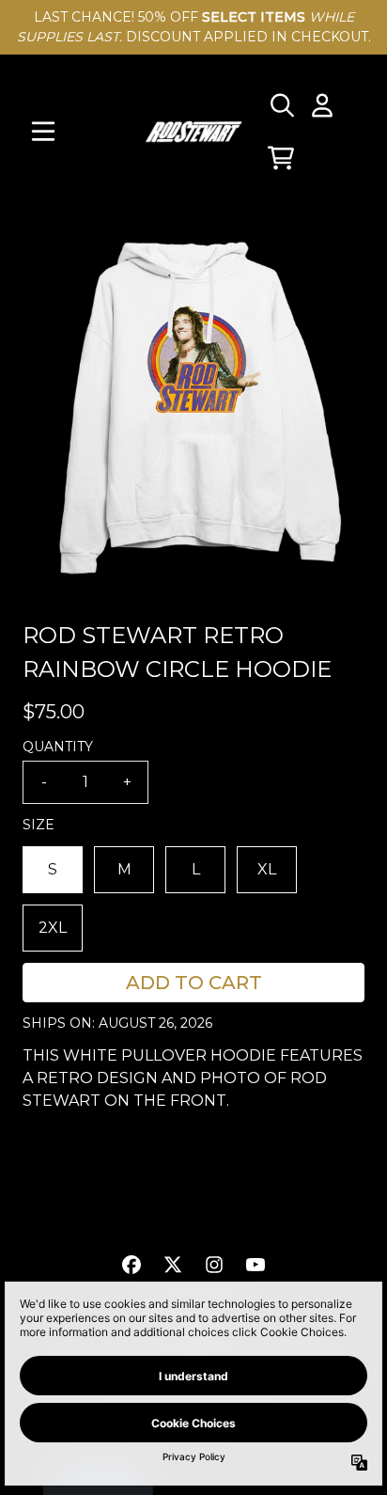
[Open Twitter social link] (173, 1264)
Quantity (58, 746)
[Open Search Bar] (281, 105)
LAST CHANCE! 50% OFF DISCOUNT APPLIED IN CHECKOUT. (194, 26)
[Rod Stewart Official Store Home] (194, 132)
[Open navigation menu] (43, 131)
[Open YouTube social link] (255, 1264)
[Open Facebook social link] (131, 1264)
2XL (53, 927)
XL (266, 869)
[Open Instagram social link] (214, 1264)
